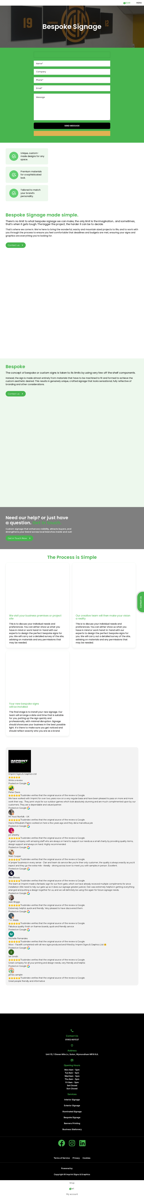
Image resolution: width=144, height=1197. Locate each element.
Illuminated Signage (72, 1111)
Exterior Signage (72, 1105)
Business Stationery (72, 1129)
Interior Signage (72, 1099)
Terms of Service (62, 1158)
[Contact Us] (72, 1030)
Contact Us (72, 1035)
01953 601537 (72, 1039)
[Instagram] (72, 1143)
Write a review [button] (15, 780)
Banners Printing (72, 1123)
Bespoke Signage (72, 1117)
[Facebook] (61, 1143)
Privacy (76, 1158)
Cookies (86, 1158)
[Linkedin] (82, 1143)
